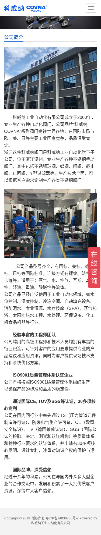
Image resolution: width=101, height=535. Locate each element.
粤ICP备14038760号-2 (62, 518)
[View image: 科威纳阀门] (50, 78)
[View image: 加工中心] (50, 223)
